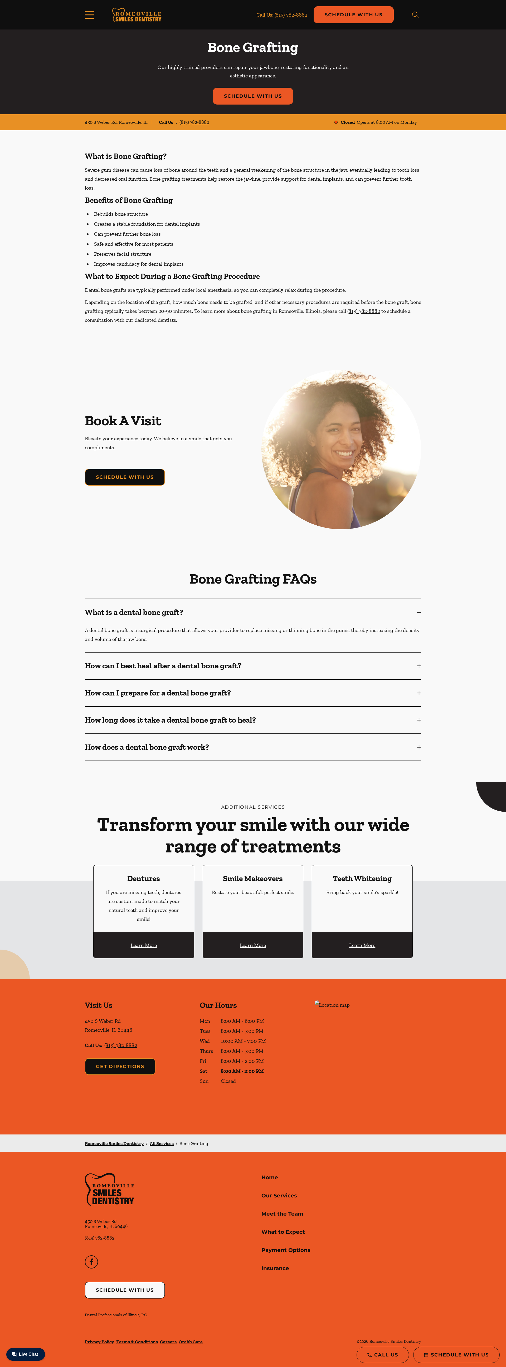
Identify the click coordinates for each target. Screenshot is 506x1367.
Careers (168, 1342)
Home (269, 1177)
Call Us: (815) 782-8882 (281, 15)
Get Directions (120, 1066)
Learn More (144, 945)
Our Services (279, 1195)
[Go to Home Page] (137, 14)
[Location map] (368, 1056)
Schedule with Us (354, 15)
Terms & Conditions (137, 1342)
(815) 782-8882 (194, 122)
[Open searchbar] (415, 15)
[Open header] (90, 15)
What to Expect (283, 1232)
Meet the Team (282, 1214)
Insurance (275, 1268)
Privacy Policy (99, 1342)
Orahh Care (191, 1342)
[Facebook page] (91, 1262)
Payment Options (285, 1250)
